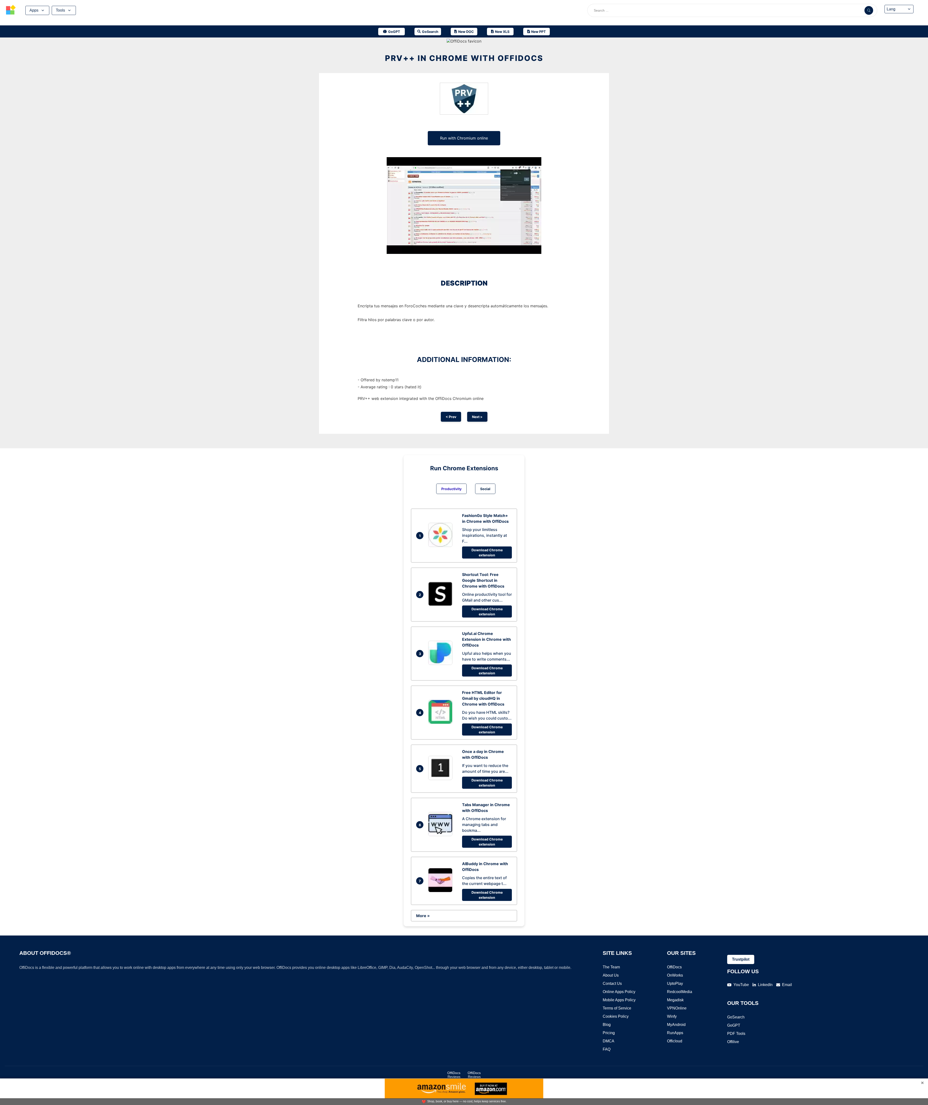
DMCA (608, 1041)
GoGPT (733, 1025)
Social (485, 489)
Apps (33, 10)
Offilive (733, 1042)
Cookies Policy (616, 1016)
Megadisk (675, 1000)
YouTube (741, 985)
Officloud (674, 1041)
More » (423, 915)
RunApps (675, 1033)
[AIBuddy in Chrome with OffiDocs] (441, 890)
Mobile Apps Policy (619, 1000)
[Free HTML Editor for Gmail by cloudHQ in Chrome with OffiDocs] (441, 722)
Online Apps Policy (619, 992)
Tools (60, 10)
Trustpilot (740, 959)
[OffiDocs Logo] (10, 10)
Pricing (609, 1033)
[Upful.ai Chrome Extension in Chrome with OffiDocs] (441, 663)
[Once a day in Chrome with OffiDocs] (441, 778)
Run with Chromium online (464, 138)
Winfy (672, 1016)
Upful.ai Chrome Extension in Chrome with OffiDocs (486, 639)
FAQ (606, 1049)
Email (787, 985)
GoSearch (736, 1017)
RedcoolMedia (679, 992)
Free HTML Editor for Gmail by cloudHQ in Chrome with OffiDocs (483, 698)
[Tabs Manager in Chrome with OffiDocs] (441, 834)
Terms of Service (617, 1008)
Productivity (451, 489)
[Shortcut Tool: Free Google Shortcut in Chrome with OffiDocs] (441, 604)
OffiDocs (674, 967)
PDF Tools (736, 1033)
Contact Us (612, 983)
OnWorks (675, 975)
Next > (477, 417)
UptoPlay (675, 983)
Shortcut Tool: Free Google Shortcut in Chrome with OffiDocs (483, 580)
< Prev (451, 417)
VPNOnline (677, 1008)
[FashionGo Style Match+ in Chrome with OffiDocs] (441, 545)
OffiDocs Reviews (453, 1075)
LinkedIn (765, 985)
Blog (607, 1025)
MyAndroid (676, 1025)
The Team (611, 967)
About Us (611, 975)
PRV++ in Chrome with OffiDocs (464, 58)
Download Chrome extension (487, 552)
